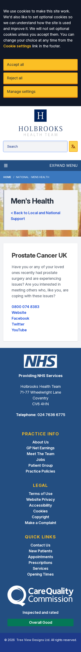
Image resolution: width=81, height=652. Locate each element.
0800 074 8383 (25, 307)
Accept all (15, 64)
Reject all (14, 78)
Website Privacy (40, 499)
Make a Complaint (40, 523)
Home (7, 177)
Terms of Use (41, 493)
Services (40, 568)
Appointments (40, 557)
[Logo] (40, 122)
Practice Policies (40, 471)
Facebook (20, 318)
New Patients (40, 551)
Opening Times (40, 574)
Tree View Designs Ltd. (33, 640)
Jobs (40, 459)
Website (19, 312)
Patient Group (40, 465)
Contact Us (40, 545)
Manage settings (21, 91)
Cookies (40, 511)
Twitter (18, 324)
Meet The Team (40, 454)
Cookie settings (17, 46)
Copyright (40, 517)
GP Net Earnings (40, 448)
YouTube (19, 330)
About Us (40, 442)
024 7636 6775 (51, 415)
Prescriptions (40, 562)
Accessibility (40, 505)
